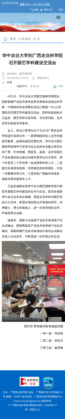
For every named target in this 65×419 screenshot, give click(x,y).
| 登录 (60, 9)
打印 (60, 86)
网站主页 (48, 9)
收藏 (9, 82)
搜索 (36, 9)
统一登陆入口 (32, 409)
